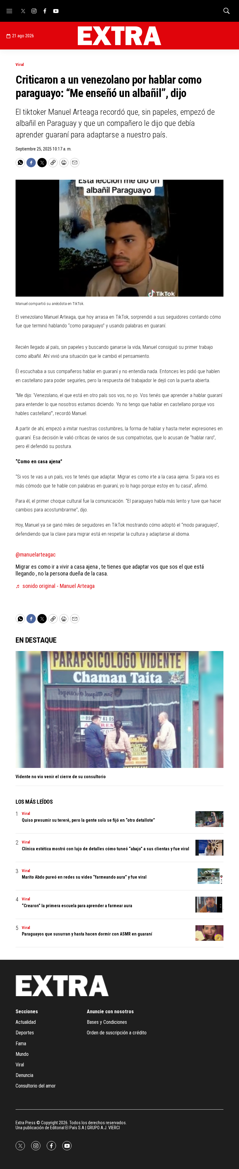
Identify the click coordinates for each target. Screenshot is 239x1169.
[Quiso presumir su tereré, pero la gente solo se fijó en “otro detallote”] (209, 819)
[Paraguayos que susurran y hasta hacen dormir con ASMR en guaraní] (209, 933)
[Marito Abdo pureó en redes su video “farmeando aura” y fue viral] (209, 876)
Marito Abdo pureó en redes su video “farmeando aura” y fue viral (84, 877)
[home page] (119, 35)
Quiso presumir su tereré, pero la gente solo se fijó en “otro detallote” (88, 820)
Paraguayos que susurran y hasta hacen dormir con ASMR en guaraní (87, 933)
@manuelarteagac (36, 554)
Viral (20, 64)
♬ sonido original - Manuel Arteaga (55, 586)
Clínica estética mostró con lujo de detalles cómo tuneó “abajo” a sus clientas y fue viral (105, 848)
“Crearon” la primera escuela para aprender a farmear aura (77, 905)
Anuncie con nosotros (110, 1011)
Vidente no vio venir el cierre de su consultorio (61, 776)
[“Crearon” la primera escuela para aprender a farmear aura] (209, 905)
